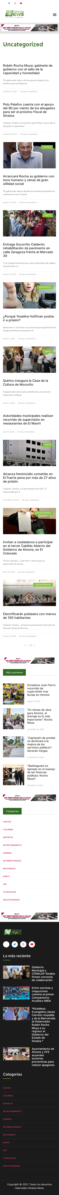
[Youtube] (21, 3)
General (7, 852)
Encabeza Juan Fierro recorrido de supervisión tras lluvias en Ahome (41, 689)
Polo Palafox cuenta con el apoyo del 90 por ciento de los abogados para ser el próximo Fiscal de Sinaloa (29, 110)
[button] (55, 15)
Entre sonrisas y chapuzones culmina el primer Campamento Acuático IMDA (43, 994)
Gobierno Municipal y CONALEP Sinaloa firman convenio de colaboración (43, 974)
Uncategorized (11, 899)
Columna (8, 829)
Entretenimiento (12, 845)
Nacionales (9, 868)
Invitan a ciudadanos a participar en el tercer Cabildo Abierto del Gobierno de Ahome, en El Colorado (28, 547)
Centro (7, 821)
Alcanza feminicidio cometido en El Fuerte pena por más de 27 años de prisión (29, 477)
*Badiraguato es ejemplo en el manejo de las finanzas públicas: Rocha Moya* (41, 772)
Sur (5, 884)
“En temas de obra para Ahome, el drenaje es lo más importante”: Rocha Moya (39, 716)
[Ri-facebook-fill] (3, 3)
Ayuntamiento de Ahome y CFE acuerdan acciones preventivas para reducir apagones (43, 1057)
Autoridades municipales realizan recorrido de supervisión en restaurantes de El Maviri (28, 419)
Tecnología (9, 891)
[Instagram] (15, 3)
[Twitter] (9, 3)
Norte (6, 876)
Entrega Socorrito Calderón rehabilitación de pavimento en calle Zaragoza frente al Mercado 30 (28, 250)
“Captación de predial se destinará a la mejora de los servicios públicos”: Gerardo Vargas (41, 744)
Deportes (8, 837)
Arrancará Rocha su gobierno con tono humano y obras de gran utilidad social (28, 180)
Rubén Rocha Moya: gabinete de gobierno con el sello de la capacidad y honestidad (27, 69)
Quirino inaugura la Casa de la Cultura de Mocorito (25, 382)
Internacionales (12, 860)
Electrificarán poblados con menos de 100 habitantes (29, 616)
